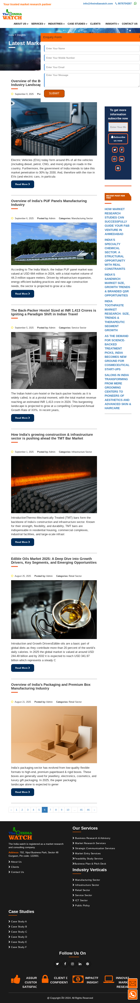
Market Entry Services (87, 853)
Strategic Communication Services (94, 848)
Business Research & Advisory (92, 838)
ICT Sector (81, 900)
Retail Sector (82, 890)
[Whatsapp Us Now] (132, 994)
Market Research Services (90, 843)
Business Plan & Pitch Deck (90, 863)
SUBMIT (54, 93)
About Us (16, 861)
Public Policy (82, 905)
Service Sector (83, 895)
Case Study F (18, 947)
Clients (14, 867)
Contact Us (17, 872)
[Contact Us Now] (132, 983)
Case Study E (18, 942)
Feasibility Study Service (88, 858)
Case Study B (18, 926)
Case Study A (18, 921)
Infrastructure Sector (86, 885)
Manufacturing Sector (87, 879)
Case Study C (18, 931)
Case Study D (18, 936)
